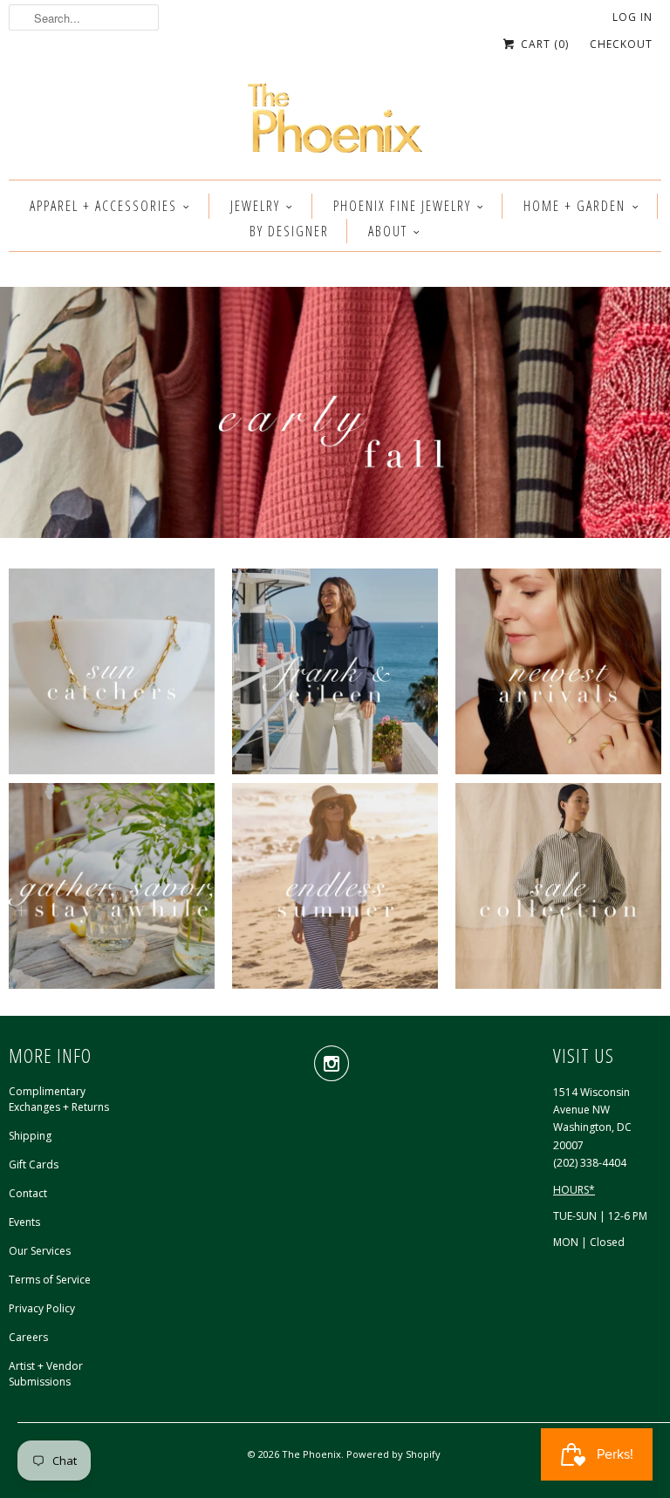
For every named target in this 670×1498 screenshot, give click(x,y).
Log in (632, 17)
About (387, 231)
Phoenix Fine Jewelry (402, 205)
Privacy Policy (42, 1308)
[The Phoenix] (335, 123)
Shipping (30, 1135)
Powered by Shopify (393, 1454)
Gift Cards (33, 1164)
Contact (28, 1193)
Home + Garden (574, 205)
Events (24, 1222)
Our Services (40, 1250)
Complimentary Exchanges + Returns (59, 1099)
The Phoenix (311, 1454)
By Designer (289, 231)
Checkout (621, 44)
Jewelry (255, 205)
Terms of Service (50, 1279)
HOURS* (574, 1189)
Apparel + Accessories (103, 205)
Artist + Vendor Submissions (46, 1373)
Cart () (543, 44)
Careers (28, 1337)
